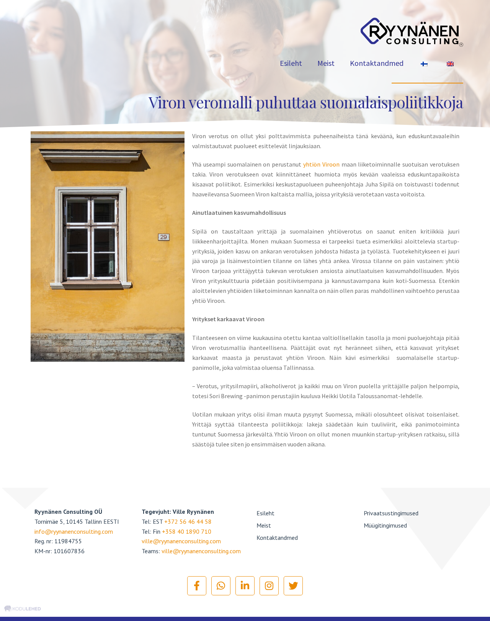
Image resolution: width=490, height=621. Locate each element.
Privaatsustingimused (391, 513)
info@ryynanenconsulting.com (73, 531)
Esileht (291, 63)
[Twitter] (293, 585)
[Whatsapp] (220, 585)
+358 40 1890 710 (186, 531)
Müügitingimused (385, 525)
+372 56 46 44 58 (188, 521)
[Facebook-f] (196, 585)
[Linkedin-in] (245, 585)
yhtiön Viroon (321, 164)
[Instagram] (269, 585)
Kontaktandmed (376, 63)
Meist (326, 63)
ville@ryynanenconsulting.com (181, 541)
